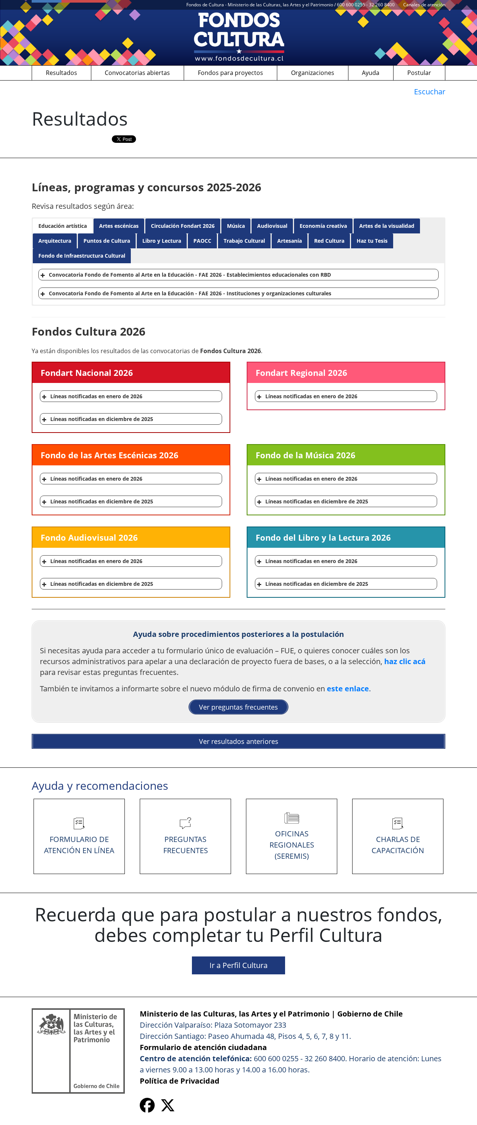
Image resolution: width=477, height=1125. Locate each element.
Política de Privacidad (179, 1081)
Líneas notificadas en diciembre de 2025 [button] (101, 418)
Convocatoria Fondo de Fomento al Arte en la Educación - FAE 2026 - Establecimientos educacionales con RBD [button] (190, 274)
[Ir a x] (167, 1108)
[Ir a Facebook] (147, 1108)
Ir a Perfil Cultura (238, 965)
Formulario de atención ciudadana (203, 1047)
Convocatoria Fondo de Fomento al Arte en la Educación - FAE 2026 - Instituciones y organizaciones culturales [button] (190, 293)
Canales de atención (424, 4)
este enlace (348, 689)
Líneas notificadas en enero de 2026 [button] (96, 396)
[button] (62, 226)
